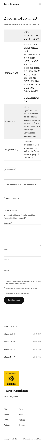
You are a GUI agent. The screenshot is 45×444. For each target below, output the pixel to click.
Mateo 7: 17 (9, 357)
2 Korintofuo (34, 24)
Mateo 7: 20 (9, 334)
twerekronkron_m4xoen (20, 24)
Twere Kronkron (11, 4)
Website (6, 271)
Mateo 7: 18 (9, 349)
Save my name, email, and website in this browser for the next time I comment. (23, 282)
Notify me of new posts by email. (18, 293)
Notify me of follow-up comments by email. (21, 288)
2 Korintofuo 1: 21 (31, 185)
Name (6, 249)
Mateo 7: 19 (9, 341)
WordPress (37, 439)
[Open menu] (39, 4)
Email (6, 260)
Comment (8, 223)
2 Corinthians (9, 169)
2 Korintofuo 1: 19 (14, 185)
